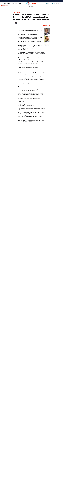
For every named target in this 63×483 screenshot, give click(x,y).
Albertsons (24, 120)
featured (43, 120)
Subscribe (57, 3)
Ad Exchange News (5, 5)
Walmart (33, 37)
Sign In (60, 3)
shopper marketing (29, 121)
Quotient (40, 57)
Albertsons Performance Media (33, 120)
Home (1, 5)
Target (26, 37)
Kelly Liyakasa (20, 23)
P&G (18, 105)
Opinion (8, 3)
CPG (39, 120)
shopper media (36, 121)
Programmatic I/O (46, 3)
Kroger (29, 37)
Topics (5, 3)
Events (16, 3)
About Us (12, 3)
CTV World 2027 (52, 3)
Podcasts (19, 3)
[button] (3, 3)
